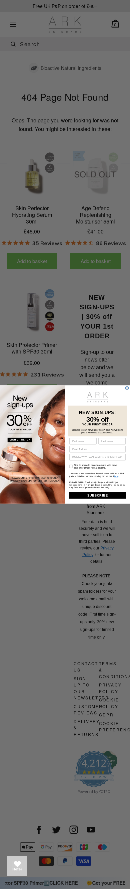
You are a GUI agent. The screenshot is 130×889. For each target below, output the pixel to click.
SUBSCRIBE (97, 495)
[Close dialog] (127, 388)
